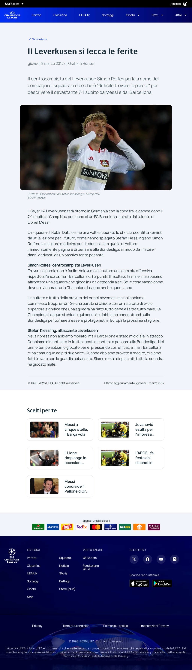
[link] (36, 15)
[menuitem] (37, 15)
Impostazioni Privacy (154, 626)
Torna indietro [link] (39, 39)
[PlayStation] (53, 527)
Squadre (65, 558)
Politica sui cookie (115, 626)
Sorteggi (33, 581)
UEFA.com (90, 558)
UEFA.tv (32, 573)
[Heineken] (38, 527)
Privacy (37, 626)
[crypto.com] (110, 527)
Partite (31, 558)
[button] (133, 15)
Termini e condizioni (76, 626)
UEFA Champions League (12, 15)
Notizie (64, 566)
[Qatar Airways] (154, 527)
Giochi (31, 589)
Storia (63, 573)
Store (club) (67, 589)
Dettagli (64, 581)
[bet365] (125, 527)
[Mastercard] (96, 527)
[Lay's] (67, 527)
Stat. (30, 597)
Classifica (33, 566)
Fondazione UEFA (91, 567)
